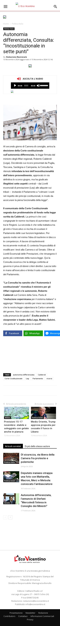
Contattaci (23, 616)
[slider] (44, 85)
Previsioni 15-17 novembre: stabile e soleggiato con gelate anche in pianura (16, 426)
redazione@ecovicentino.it (36, 600)
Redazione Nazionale (16, 57)
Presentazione (16, 613)
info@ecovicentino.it (35, 604)
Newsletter (30, 613)
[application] (30, 85)
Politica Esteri (37, 417)
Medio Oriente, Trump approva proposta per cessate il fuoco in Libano (43, 426)
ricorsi (49, 378)
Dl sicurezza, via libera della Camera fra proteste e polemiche (37, 458)
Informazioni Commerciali (42, 616)
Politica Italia (17, 23)
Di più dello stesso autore (37, 446)
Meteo (7, 417)
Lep (27, 378)
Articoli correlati (13, 446)
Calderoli (42, 374)
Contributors (9, 616)
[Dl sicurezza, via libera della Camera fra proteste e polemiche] (11, 458)
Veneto (7, 503)
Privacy (30, 619)
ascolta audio (15, 85)
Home (6, 23)
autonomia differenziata (23, 374)
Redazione (43, 613)
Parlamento (38, 378)
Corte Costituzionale (13, 378)
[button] (55, 6)
